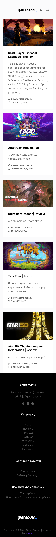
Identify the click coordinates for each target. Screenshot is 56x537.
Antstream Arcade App (23, 147)
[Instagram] (32, 403)
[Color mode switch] (41, 10)
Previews (28, 432)
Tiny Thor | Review (21, 276)
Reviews (28, 428)
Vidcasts (28, 445)
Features (28, 436)
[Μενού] (8, 10)
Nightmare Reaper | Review (26, 213)
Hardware (28, 449)
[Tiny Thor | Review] (28, 256)
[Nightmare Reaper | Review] (28, 193)
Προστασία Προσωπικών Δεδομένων (28, 497)
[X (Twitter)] (28, 403)
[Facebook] (23, 403)
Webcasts (28, 440)
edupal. (30, 533)
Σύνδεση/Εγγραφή (46, 10)
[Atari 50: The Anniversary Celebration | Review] (28, 326)
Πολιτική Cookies (28, 471)
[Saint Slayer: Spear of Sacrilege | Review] (28, 32)
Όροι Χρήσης (27, 493)
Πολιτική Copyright (27, 475)
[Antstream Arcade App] (28, 127)
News (28, 424)
